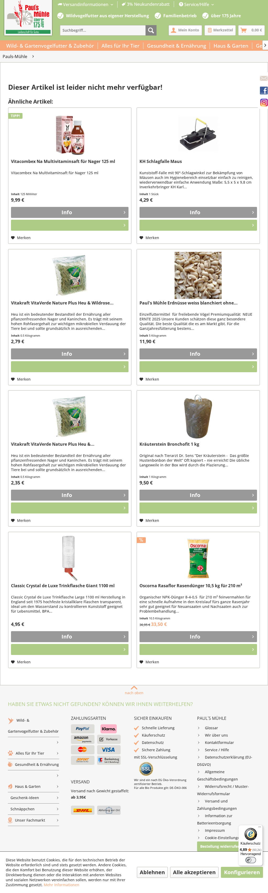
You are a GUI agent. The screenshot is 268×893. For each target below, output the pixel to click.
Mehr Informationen (61, 884)
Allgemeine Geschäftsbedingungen (217, 775)
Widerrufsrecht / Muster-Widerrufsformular (223, 790)
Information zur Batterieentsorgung (214, 819)
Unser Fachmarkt (30, 820)
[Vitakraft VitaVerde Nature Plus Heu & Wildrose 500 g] (70, 275)
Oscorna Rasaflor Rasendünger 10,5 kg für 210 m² (190, 586)
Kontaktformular (219, 742)
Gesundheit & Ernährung (37, 764)
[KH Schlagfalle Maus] (198, 133)
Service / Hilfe (217, 749)
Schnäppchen (22, 808)
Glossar (211, 727)
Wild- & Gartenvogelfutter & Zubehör (33, 726)
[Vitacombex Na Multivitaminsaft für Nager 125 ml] (70, 133)
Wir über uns (216, 735)
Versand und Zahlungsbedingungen (217, 805)
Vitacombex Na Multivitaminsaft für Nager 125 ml (63, 161)
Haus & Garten (28, 786)
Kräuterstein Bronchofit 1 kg (169, 444)
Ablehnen (152, 872)
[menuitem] (114, 4)
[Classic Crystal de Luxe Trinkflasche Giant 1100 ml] (70, 558)
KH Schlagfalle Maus (160, 161)
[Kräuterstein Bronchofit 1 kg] (198, 416)
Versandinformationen (85, 4)
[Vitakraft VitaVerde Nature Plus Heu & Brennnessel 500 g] (70, 416)
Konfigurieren (242, 872)
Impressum (215, 830)
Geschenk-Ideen (24, 797)
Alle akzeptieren (194, 872)
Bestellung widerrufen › (221, 846)
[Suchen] (151, 30)
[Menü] (259, 828)
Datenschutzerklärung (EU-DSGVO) (224, 761)
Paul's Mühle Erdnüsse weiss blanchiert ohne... (188, 303)
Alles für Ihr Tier (30, 753)
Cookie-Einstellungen (223, 837)
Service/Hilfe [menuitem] (196, 4)
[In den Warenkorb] (70, 225)
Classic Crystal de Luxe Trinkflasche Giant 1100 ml (63, 586)
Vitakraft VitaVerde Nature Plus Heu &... (52, 444)
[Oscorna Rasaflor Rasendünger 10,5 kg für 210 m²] (198, 558)
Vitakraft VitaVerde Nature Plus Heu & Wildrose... (62, 303)
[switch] (250, 860)
